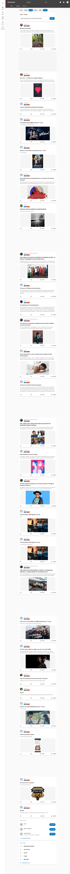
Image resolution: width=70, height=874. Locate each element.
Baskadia (12, 2)
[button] (21, 10)
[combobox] (37, 2)
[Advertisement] (38, 61)
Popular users (23, 820)
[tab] (11, 6)
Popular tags (23, 842)
